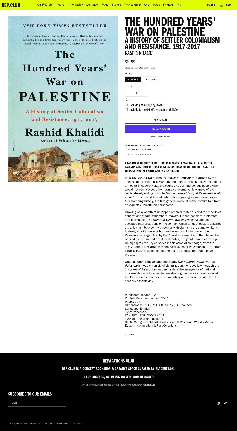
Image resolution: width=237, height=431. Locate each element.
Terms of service (62, 423)
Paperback (133, 79)
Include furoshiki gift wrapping (148, 110)
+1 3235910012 (149, 384)
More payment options (160, 137)
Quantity (128, 86)
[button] (61, 5)
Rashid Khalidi (139, 53)
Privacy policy (48, 423)
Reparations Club (20, 424)
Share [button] (131, 334)
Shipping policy (77, 423)
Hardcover (151, 79)
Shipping (129, 68)
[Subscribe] (62, 403)
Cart (228, 5)
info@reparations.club (131, 384)
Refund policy (35, 423)
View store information (140, 154)
